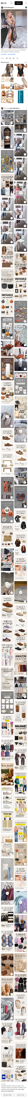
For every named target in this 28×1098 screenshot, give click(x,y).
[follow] (26, 7)
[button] (26, 3)
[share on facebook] (6, 58)
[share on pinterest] (10, 58)
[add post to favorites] (24, 46)
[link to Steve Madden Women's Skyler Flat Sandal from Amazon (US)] (20, 83)
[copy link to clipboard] (17, 58)
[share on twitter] (13, 58)
